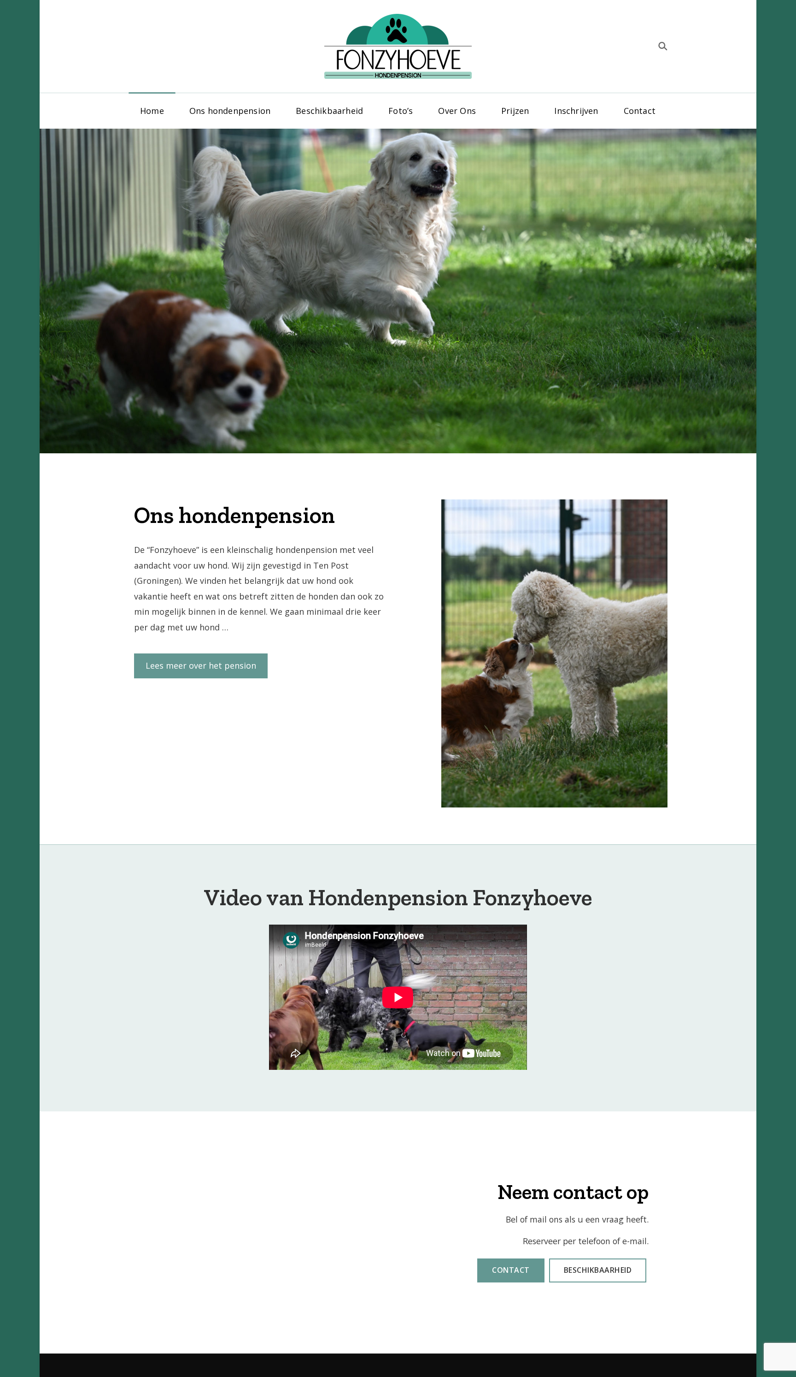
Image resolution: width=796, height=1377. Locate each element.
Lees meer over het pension (201, 665)
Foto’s (400, 110)
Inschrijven (576, 110)
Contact (640, 110)
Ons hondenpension (229, 110)
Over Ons (457, 110)
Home (152, 110)
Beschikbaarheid (329, 110)
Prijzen (515, 110)
